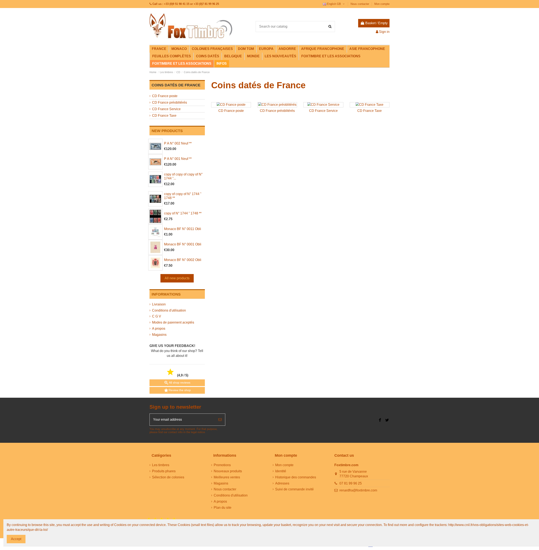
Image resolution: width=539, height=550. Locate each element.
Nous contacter (360, 3)
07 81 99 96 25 (350, 483)
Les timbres (160, 465)
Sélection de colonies (168, 477)
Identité (280, 471)
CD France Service (323, 110)
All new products (177, 278)
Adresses (282, 483)
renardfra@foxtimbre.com (358, 490)
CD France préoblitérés (277, 110)
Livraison (159, 304)
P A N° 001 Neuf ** (178, 159)
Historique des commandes (295, 477)
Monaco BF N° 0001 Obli (182, 244)
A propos (158, 328)
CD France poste (231, 110)
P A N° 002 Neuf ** (178, 143)
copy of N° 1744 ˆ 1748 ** (182, 213)
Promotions (222, 465)
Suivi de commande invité (294, 489)
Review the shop (177, 390)
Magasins (159, 334)
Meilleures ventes (227, 477)
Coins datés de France (176, 85)
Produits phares (164, 471)
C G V (156, 316)
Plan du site (222, 507)
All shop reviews (177, 382)
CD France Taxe (369, 110)
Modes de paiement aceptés (173, 322)
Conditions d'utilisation (169, 310)
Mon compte (382, 3)
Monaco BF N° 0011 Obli (182, 229)
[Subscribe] (220, 420)
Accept (16, 539)
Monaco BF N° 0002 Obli (182, 260)
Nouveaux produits (228, 471)
